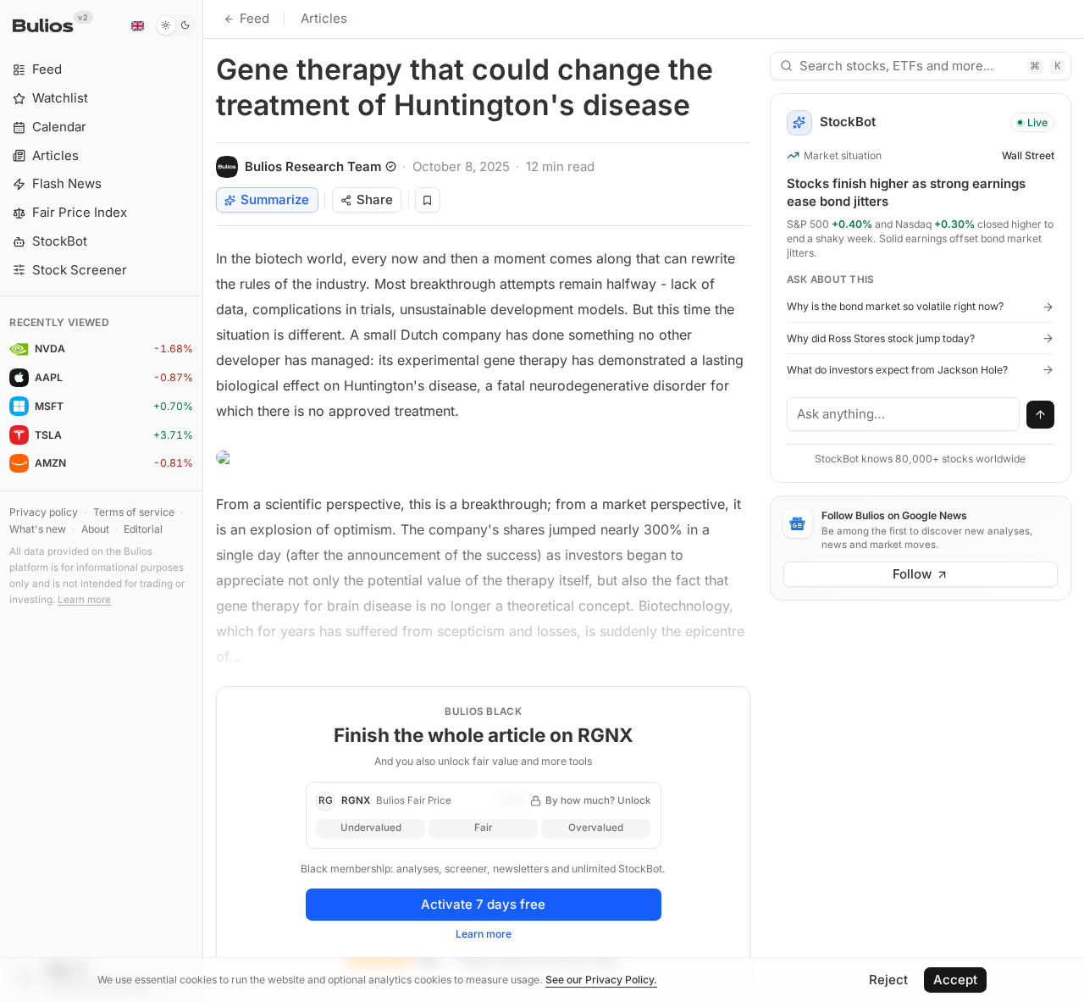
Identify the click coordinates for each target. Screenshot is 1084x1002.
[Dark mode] (175, 25)
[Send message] (1040, 415)
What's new (37, 529)
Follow (912, 574)
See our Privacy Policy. (601, 979)
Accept (955, 980)
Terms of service (133, 512)
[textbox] (903, 414)
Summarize (275, 199)
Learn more (84, 600)
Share (375, 199)
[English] (137, 25)
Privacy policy (43, 512)
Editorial (143, 529)
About (95, 529)
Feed (254, 18)
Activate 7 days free (483, 904)
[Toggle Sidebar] (202, 501)
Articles (324, 18)
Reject (888, 980)
